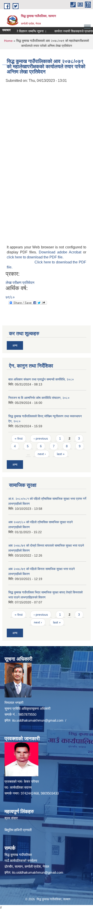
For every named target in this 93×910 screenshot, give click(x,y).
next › (42, 454)
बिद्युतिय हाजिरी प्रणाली (18, 830)
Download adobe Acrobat (61, 252)
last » (61, 454)
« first (19, 438)
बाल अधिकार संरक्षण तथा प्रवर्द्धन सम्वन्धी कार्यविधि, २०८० (41, 379)
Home (8, 40)
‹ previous (41, 438)
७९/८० (10, 297)
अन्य (14, 345)
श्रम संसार (11, 818)
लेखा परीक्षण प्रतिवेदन (20, 283)
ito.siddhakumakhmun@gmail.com (37, 720)
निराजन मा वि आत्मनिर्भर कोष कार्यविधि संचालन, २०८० (39, 398)
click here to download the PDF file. (35, 257)
